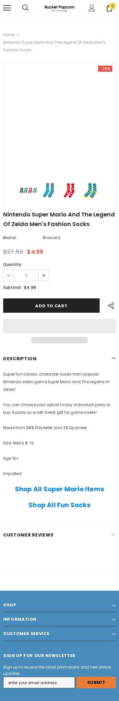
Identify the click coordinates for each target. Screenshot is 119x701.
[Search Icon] (25, 8)
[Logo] (59, 7)
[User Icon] (92, 8)
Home (9, 34)
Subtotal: (12, 287)
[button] (59, 326)
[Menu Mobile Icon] (7, 8)
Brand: (10, 237)
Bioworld (51, 237)
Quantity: (13, 264)
